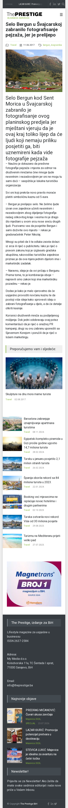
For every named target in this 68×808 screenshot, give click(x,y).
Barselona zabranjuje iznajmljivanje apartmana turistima (39, 423)
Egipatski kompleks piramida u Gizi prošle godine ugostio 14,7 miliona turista (43, 443)
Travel (13, 45)
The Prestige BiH (28, 803)
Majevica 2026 (33, 719)
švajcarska (56, 45)
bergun (46, 45)
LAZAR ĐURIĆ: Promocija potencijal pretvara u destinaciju (42, 734)
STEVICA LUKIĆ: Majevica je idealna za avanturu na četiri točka (42, 754)
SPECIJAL (30, 723)
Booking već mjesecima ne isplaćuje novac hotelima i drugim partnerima (41, 501)
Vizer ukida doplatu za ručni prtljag (27, 394)
